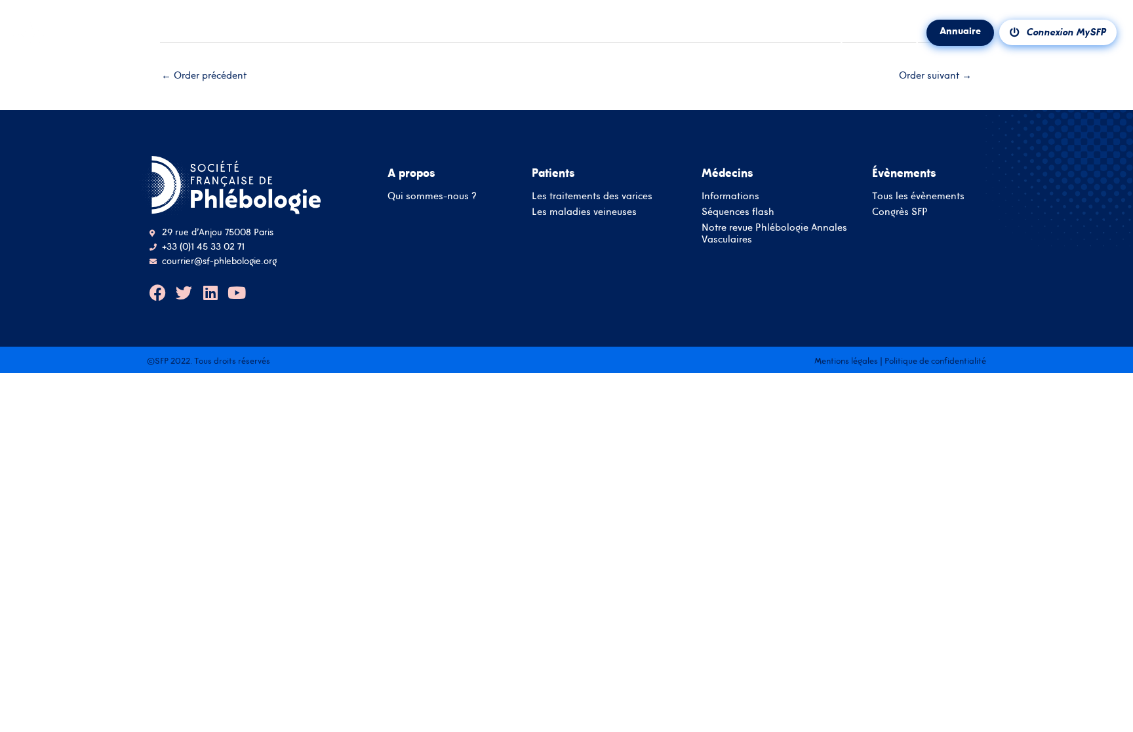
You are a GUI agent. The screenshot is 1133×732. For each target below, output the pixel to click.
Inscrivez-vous (566, 472)
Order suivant (935, 75)
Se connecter (566, 435)
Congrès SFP (900, 211)
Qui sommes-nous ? (432, 195)
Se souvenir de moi (540, 389)
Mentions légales (846, 360)
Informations (730, 195)
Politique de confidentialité (935, 360)
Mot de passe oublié (610, 391)
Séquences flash (738, 211)
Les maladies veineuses (584, 211)
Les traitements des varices (592, 195)
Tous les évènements (918, 195)
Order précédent (204, 75)
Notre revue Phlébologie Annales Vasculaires (774, 233)
